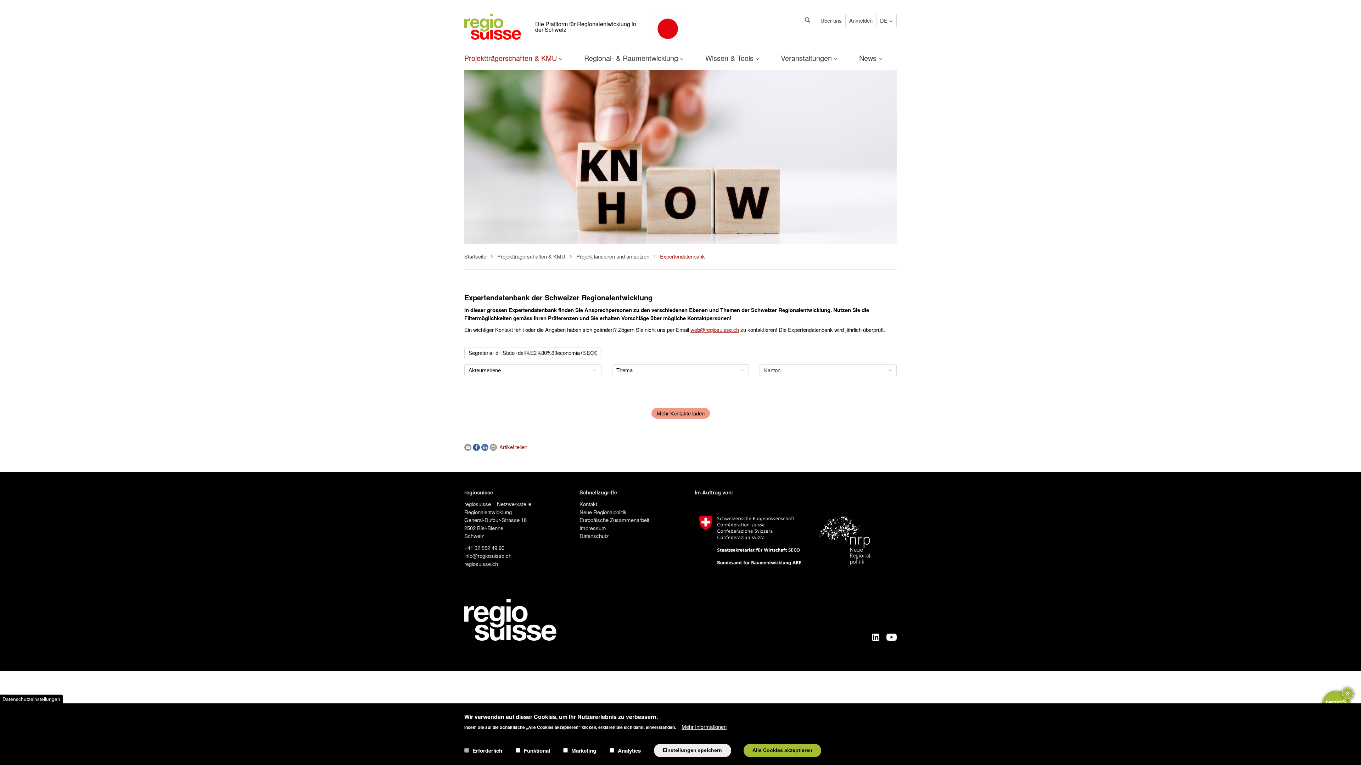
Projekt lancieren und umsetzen (612, 256)
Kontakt (588, 504)
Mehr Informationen (704, 726)
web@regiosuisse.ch (714, 329)
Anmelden (861, 20)
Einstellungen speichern (692, 750)
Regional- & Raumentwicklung (632, 58)
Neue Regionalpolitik (603, 512)
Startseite (475, 256)
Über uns (831, 20)
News (869, 58)
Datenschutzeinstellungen (31, 699)
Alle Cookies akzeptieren (782, 750)
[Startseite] (492, 26)
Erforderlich (487, 750)
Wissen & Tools (730, 58)
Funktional (537, 750)
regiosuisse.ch (481, 563)
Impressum (592, 528)
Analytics (629, 750)
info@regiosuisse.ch (487, 555)
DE (883, 20)
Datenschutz (594, 535)
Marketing (583, 750)
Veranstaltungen (807, 58)
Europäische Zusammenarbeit (614, 519)
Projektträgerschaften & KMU (511, 58)
